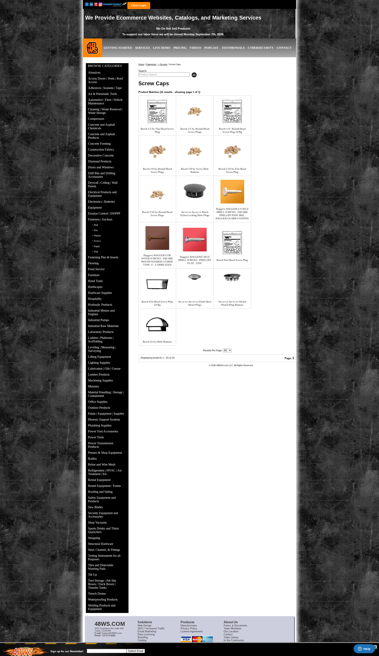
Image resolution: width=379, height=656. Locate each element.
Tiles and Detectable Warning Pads (100, 566)
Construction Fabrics (101, 149)
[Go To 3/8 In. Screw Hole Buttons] (195, 151)
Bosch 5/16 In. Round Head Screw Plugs (157, 214)
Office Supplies (97, 401)
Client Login (138, 5)
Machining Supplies (100, 380)
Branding (143, 637)
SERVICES (142, 47)
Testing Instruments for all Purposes (104, 557)
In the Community (234, 640)
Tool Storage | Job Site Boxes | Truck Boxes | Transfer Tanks (102, 584)
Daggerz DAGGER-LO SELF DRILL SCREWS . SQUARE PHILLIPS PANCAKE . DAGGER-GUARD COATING (232, 213)
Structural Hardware (100, 543)
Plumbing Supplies (100, 425)
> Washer (96, 235)
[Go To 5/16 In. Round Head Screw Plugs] (157, 195)
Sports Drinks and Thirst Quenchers (103, 530)
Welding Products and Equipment (101, 607)
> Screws (96, 241)
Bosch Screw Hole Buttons (157, 341)
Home (141, 64)
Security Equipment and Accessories (103, 514)
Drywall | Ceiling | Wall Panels (102, 184)
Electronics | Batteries (101, 201)
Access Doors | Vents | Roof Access (105, 80)
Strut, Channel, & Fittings (104, 549)
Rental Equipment (99, 480)
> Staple (96, 246)
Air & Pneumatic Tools (102, 94)
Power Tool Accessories (103, 431)
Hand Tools (95, 281)
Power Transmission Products (100, 444)
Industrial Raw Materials (103, 326)
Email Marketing (147, 631)
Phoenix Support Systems (104, 419)
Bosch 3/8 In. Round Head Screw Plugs (157, 170)
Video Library (231, 637)
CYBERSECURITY (261, 47)
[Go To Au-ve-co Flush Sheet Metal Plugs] (195, 277)
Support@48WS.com (112, 633)
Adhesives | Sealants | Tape (105, 88)
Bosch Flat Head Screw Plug (232, 260)
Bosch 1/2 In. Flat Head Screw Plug (157, 130)
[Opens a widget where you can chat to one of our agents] (364, 649)
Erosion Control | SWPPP (104, 213)
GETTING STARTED (118, 47)
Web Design (144, 625)
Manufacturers (189, 625)
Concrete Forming (99, 143)
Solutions (145, 622)
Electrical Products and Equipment (102, 193)
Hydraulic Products (100, 304)
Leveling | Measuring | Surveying (102, 349)
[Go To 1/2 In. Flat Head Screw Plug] (157, 111)
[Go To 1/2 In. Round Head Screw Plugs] (195, 111)
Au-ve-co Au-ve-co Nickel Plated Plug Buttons (232, 303)
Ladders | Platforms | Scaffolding (101, 339)
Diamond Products (99, 161)
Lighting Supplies (99, 362)
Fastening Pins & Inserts (103, 257)
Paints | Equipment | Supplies (106, 413)
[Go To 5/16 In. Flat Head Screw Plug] (232, 151)
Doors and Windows (101, 167)
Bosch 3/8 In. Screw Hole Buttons (195, 170)
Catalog (142, 640)
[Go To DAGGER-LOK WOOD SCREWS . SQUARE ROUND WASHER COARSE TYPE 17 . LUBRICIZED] (157, 238)
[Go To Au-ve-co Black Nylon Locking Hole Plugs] (195, 191)
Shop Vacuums (97, 522)
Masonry (93, 386)
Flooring (93, 263)
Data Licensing (146, 634)
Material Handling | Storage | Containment (106, 394)
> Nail (95, 251)
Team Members (232, 628)
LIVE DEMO (161, 47)
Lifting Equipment (99, 356)
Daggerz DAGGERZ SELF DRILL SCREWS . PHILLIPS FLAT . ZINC (194, 260)
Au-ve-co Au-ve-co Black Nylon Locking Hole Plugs (194, 214)
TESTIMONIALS (233, 47)
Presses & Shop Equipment (105, 452)
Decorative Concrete (101, 155)
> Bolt (95, 225)
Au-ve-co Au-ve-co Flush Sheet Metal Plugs (194, 303)
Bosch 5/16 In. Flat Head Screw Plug (232, 170)
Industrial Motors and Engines (101, 312)
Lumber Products (99, 374)
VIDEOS (195, 47)
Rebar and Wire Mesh (101, 464)
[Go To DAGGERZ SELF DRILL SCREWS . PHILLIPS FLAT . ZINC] (195, 239)
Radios (92, 458)
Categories (151, 64)
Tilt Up (92, 574)
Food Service (96, 269)
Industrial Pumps (98, 320)
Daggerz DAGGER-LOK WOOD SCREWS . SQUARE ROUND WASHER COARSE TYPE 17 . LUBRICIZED (157, 260)
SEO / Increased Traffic (151, 628)
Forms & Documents (235, 625)
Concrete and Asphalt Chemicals (101, 126)
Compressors (96, 118)
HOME (92, 50)
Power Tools (96, 437)
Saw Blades (95, 507)
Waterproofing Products (103, 599)
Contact (228, 634)
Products (187, 622)
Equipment (95, 207)
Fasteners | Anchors (100, 219)
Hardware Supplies (100, 292)
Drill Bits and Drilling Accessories (101, 174)
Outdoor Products (99, 407)
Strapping (94, 538)
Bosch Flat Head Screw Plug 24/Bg (157, 303)
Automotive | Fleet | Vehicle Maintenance (105, 101)
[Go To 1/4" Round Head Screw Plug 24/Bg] (232, 111)
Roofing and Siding (100, 491)
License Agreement (192, 631)
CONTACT (284, 47)
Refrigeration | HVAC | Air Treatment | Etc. (105, 472)
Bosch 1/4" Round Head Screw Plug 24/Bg (232, 130)
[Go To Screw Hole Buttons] (157, 324)
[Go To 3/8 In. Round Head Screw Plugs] (157, 151)
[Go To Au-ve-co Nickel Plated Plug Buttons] (232, 277)
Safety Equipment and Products (102, 499)
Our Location (231, 631)
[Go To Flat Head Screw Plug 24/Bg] (157, 284)
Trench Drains (97, 593)
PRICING (180, 47)
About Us (231, 622)
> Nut (95, 230)
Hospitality (95, 298)
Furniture (93, 275)
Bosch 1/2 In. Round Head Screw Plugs (194, 130)
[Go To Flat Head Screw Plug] (232, 243)
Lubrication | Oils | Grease (104, 368)
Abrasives (94, 72)
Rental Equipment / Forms (104, 485)
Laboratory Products (101, 332)
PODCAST (211, 47)
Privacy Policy (189, 628)
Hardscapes (95, 287)
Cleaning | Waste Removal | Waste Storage (105, 111)
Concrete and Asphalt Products (101, 135)
